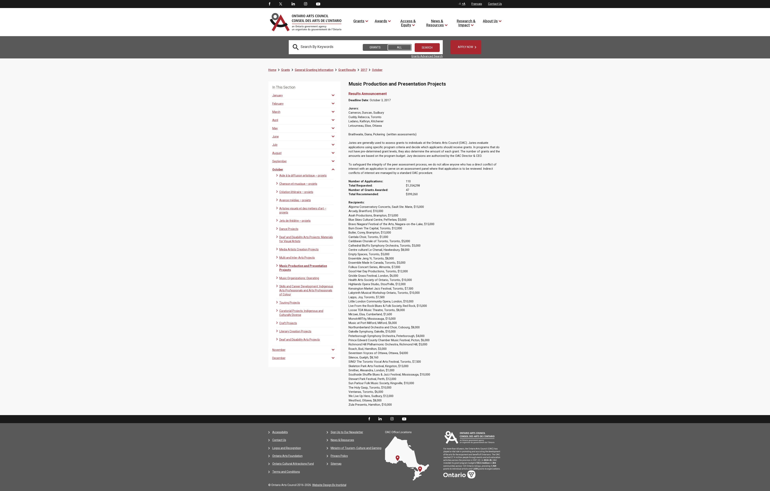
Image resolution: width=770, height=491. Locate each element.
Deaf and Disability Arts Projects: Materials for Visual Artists (306, 239)
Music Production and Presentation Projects (303, 268)
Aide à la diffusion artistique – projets (303, 175)
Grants (358, 21)
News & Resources (435, 23)
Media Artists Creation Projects (299, 249)
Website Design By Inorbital (329, 485)
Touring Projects (289, 302)
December (279, 358)
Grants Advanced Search (427, 56)
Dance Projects (288, 229)
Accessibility (280, 432)
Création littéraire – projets (296, 192)
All (399, 47)
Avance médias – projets (295, 200)
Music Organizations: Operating (299, 278)
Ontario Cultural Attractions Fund (293, 463)
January (277, 95)
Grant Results (347, 69)
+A (463, 3)
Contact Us (495, 3)
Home (272, 69)
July (275, 144)
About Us (490, 21)
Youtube (318, 4)
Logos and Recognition (286, 448)
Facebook (269, 4)
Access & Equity (408, 23)
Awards (381, 21)
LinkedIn (293, 4)
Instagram (306, 4)
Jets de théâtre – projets (295, 220)
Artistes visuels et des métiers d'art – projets (302, 210)
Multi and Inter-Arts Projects (297, 257)
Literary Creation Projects (295, 331)
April (275, 120)
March (276, 111)
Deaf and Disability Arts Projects (299, 339)
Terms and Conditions (286, 471)
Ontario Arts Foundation (287, 455)
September (279, 161)
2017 (364, 69)
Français (476, 3)
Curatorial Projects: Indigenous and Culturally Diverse (301, 312)
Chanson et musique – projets (298, 183)
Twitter (281, 4)
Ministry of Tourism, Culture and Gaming (356, 448)
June (275, 136)
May (275, 128)
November (279, 349)
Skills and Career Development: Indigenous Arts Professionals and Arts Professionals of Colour (306, 290)
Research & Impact (466, 23)
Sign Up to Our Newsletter (347, 432)
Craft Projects (288, 323)
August (277, 153)
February (278, 103)
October (377, 69)
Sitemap (336, 463)
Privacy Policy (339, 455)
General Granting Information (314, 69)
